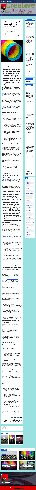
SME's (33, 222)
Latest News (28, 81)
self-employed (28, 217)
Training (27, 225)
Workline (27, 232)
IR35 (26, 208)
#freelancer (9, 32)
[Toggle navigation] (17, 15)
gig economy (28, 207)
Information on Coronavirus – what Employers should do (29, 111)
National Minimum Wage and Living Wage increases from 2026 (26, 457)
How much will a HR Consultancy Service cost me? (30, 29)
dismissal (32, 191)
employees (31, 193)
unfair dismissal (31, 225)
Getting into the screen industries (9, 251)
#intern (17, 32)
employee (27, 193)
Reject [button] (18, 488)
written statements (28, 234)
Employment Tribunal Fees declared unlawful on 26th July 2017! (29, 96)
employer (27, 195)
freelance (32, 203)
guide (31, 207)
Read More (22, 488)
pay (26, 215)
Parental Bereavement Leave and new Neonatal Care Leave (8, 420)
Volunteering (8, 134)
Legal (29, 208)
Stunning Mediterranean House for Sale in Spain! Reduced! (30, 147)
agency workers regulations (28, 183)
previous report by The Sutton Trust (9, 106)
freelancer (27, 205)
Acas (3, 406)
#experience (14, 31)
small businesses (28, 222)
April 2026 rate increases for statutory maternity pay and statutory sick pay (9, 457)
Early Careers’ (16, 245)
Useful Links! (28, 171)
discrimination (28, 191)
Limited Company (28, 210)
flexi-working (28, 203)
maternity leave (28, 212)
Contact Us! (28, 26)
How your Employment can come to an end (9, 466)
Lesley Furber (12, 428)
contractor (27, 186)
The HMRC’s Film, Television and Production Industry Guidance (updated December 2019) (29, 69)
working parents (28, 229)
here (11, 141)
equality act (27, 200)
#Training (8, 36)
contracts (27, 188)
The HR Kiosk (5, 482)
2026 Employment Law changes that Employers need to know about (30, 23)
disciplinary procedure (29, 190)
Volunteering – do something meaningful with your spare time (16, 420)
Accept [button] (15, 488)
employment (31, 195)
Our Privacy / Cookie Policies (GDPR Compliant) (29, 132)
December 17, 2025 (6, 458)
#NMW (8, 35)
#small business (14, 35)
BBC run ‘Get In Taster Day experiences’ (12, 247)
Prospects (4, 94)
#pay (11, 35)
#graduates (13, 32)
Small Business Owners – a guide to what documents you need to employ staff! (26, 466)
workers (27, 227)
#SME (19, 35)
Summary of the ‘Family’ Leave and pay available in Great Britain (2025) (30, 54)
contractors (31, 186)
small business (28, 220)
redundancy (30, 215)
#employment (9, 31)
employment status (28, 198)
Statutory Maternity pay (29, 224)
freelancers (32, 205)
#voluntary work (13, 36)
